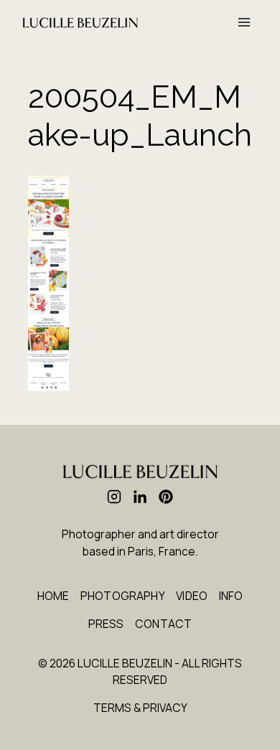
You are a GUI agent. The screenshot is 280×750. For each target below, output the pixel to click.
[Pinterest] (166, 496)
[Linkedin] (140, 496)
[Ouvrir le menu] (244, 22)
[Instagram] (114, 496)
